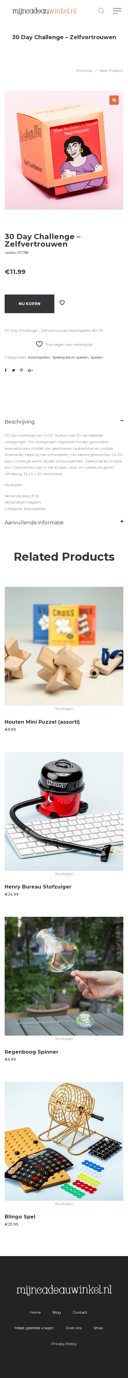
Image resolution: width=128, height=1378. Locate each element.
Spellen (96, 357)
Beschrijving (20, 422)
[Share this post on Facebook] (6, 370)
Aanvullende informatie (34, 523)
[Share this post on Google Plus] (30, 370)
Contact (80, 1312)
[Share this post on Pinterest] (21, 370)
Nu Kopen (29, 303)
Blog (57, 1312)
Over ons (74, 1327)
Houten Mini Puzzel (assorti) (42, 722)
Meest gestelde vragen (34, 1327)
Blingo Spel (20, 1217)
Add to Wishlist (62, 303)
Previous (84, 70)
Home (35, 1312)
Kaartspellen (39, 357)
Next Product (111, 70)
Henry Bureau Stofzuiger (38, 887)
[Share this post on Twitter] (13, 370)
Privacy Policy (64, 1343)
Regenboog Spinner (31, 1052)
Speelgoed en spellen (70, 357)
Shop (98, 1327)
